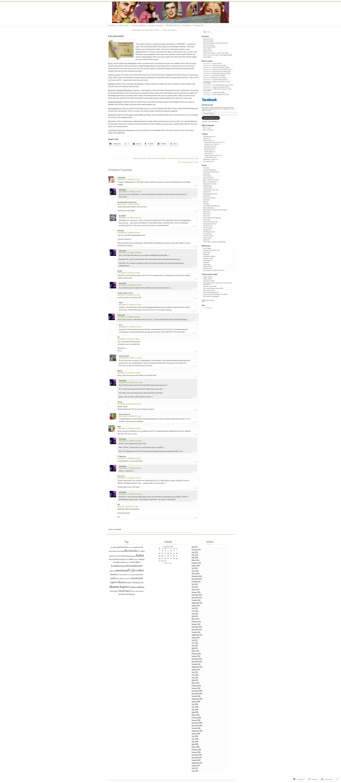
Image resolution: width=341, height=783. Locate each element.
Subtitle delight (208, 151)
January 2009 (196, 720)
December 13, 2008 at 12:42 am (129, 404)
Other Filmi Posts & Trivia (172, 25)
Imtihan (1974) (207, 277)
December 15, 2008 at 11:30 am (129, 478)
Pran (113, 578)
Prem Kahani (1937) (209, 47)
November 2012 (197, 598)
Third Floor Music (208, 236)
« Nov (166, 563)
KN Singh (121, 562)
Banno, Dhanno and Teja (211, 180)
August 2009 (196, 702)
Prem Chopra (120, 578)
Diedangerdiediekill (115, 102)
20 (174, 556)
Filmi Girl (205, 202)
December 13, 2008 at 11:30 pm (129, 428)
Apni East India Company (211, 172)
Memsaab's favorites (193, 162)
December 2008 (197, 723)
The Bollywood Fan (209, 232)
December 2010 (197, 659)
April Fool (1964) (208, 41)
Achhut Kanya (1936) (219, 65)
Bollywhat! (206, 254)
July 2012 (195, 608)
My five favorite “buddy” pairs (221, 71)
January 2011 (196, 656)
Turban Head (207, 238)
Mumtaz (113, 574)
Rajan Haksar (127, 578)
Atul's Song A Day (208, 178)
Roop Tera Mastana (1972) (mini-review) (215, 43)
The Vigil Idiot (207, 234)
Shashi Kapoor (125, 590)
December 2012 (197, 595)
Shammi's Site (207, 268)
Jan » (170, 563)
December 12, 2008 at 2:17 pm (128, 179)
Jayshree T (136, 559)
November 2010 (197, 662)
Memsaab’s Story (198, 25)
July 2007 (195, 768)
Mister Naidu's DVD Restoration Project (215, 210)
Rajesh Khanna (118, 582)
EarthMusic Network (209, 256)
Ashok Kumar (113, 551)
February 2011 (196, 654)
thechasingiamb (114, 108)
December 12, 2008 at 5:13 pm (128, 317)
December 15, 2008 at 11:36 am (130, 494)
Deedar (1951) (207, 279)
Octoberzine (207, 214)
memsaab (206, 81)
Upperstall (206, 240)
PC (118, 337)
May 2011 (195, 646)
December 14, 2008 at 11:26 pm (129, 458)
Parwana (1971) (208, 39)
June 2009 (195, 707)
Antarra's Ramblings (209, 170)
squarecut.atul (124, 356)
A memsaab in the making (218, 77)
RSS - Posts (207, 128)
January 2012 (196, 624)
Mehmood (112, 570)
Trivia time (207, 153)
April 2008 (195, 744)
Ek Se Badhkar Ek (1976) (221, 94)
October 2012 (196, 600)
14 (177, 553)
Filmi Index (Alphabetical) (138, 25)
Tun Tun (121, 594)
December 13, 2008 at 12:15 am (130, 382)
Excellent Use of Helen (210, 144)
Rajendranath (136, 578)
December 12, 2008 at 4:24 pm (130, 285)
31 (165, 561)
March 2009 (195, 715)
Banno (110, 63)
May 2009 (195, 710)
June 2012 (195, 611)
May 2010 (195, 678)
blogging (184, 162)
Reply (196, 186)
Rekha (141, 582)
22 (159, 558)
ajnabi (119, 271)
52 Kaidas (206, 168)
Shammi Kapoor (119, 586)
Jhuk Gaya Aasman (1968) (221, 67)
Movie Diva (206, 212)
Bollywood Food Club (209, 184)
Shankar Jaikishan (136, 586)
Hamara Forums (208, 258)
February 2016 (196, 563)
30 (162, 561)
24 (165, 558)
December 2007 (197, 755)
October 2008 (196, 728)
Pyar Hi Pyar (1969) (219, 75)
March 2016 (195, 560)
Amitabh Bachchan (122, 547)
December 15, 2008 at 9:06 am (130, 468)
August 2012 (196, 606)
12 (171, 553)
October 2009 (196, 696)
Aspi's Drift (206, 174)
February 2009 (196, 718)
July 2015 (195, 568)
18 (168, 556)
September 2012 (197, 603)
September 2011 (197, 635)
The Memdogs (207, 161)
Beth (119, 427)
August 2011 (196, 638)
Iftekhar (131, 559)
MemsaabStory (173, 20)
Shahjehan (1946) (208, 281)
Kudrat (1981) (217, 63)
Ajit (114, 547)
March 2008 (195, 747)
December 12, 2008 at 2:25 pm (130, 192)
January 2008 (196, 752)
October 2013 (196, 582)
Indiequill (206, 204)
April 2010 (195, 680)
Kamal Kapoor (207, 260)
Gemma (205, 138)
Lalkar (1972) (207, 49)
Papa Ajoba (206, 264)
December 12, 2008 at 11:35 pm (129, 373)
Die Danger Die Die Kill (210, 194)
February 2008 (196, 750)
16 (162, 556)
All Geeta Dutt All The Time (211, 250)
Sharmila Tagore (114, 591)
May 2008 (195, 742)
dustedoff (111, 115)
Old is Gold (206, 216)
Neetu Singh (120, 575)
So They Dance (208, 228)
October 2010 (196, 664)
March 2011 (195, 651)
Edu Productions (186, 25)
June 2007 (195, 771)
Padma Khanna (139, 574)
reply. (197, 158)
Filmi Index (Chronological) (156, 25)
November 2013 (197, 579)
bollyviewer (121, 178)
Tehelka (160, 108)
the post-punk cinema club (127, 202)
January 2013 (196, 592)
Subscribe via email (207, 105)
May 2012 (195, 614)
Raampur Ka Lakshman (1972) (146, 30)
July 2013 (195, 584)
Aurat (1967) (207, 57)
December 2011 (197, 627)
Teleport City (207, 230)
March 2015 (195, 574)
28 (177, 558)
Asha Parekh (138, 547)
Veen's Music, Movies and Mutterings (214, 242)
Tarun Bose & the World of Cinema (213, 270)
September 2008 (197, 731)
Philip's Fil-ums (207, 266)
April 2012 (195, 616)
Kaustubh (206, 262)
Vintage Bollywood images (211, 155)
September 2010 (197, 667)
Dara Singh (120, 551)
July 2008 (195, 736)
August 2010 (196, 670)
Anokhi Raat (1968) (219, 92)
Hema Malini (113, 559)
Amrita (119, 402)
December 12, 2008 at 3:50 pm (128, 233)
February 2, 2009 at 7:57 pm (127, 506)
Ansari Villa (206, 252)
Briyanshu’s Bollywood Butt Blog (119, 90)
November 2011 (197, 630)
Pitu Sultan (206, 220)
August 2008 (196, 734)
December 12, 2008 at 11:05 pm (130, 358)
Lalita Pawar (127, 562)
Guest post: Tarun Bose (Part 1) (222, 69)
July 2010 (195, 672)
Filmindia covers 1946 (209, 286)
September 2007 (197, 763)
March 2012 (195, 619)
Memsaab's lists (209, 148)
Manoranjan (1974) (209, 290)
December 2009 (197, 691)
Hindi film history (209, 146)
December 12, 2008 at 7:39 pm (128, 339)
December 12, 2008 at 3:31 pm (130, 218)
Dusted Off (206, 196)
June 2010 (195, 675)
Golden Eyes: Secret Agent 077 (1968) (215, 294)
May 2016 (195, 555)
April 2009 (195, 712)
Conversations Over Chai (210, 190)
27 (174, 558)
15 (159, 556)
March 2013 (195, 590)
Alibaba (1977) (207, 51)
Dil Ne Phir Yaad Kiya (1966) (221, 73)
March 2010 (195, 683)
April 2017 (195, 547)
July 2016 (195, 552)
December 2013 (197, 576)
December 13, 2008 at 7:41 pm (130, 416)
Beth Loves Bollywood (210, 182)
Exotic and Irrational (209, 198)
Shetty (133, 591)
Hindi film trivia (123, 559)
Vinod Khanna (130, 594)
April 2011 (195, 648)
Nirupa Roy (126, 574)
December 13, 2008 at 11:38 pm (130, 441)
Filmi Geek (206, 200)
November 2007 (197, 758)
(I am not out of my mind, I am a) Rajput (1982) (217, 55)
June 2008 (195, 739)
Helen (140, 555)
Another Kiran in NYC (125, 293)
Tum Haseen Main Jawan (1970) (223, 85)
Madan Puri (136, 565)
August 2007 (196, 766)
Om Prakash (132, 575)
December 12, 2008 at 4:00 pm (130, 253)
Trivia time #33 (169, 30)
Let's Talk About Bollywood (211, 206)
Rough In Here (207, 226)
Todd (120, 303)
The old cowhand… (209, 45)
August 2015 (196, 566)
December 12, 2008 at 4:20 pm (128, 273)
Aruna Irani (131, 547)
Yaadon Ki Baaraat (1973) (221, 87)
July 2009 (195, 704)
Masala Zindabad (208, 208)
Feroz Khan (121, 555)
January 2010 (196, 688)
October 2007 (196, 760)
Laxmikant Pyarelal (120, 565)
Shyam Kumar (139, 591)
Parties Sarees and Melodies (212, 218)
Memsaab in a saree (209, 159)
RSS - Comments (208, 130)
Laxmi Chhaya (135, 562)
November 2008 (197, 726)
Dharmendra (131, 550)
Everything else (208, 136)
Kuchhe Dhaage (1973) (220, 79)
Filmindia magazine (131, 556)
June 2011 (195, 643)
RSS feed (172, 158)
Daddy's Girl (206, 192)
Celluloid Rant (207, 186)
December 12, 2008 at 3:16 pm (128, 204)
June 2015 (195, 571)
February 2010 (196, 686)
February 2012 (196, 622)
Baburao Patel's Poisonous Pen (213, 142)
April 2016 (195, 558)
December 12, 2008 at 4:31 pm (128, 295)
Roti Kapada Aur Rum (209, 224)
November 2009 (197, 694)
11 (168, 553)
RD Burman (136, 582)
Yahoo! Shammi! (209, 157)
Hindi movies (207, 140)
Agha (111, 547)
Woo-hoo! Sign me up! (211, 118)
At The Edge (207, 176)
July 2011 (195, 640)
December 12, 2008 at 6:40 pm (130, 327)
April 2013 (195, 587)
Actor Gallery (207, 248)
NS (118, 505)
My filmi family (208, 150)
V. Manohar (121, 456)
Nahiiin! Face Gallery (123, 25)
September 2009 (197, 699)
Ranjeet (128, 582)
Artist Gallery (111, 25)
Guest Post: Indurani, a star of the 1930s (215, 53)
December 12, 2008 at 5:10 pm (130, 305)
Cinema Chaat (207, 188)
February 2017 (196, 550)
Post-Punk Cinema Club (210, 222)
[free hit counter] (208, 300)
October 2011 (196, 632)
